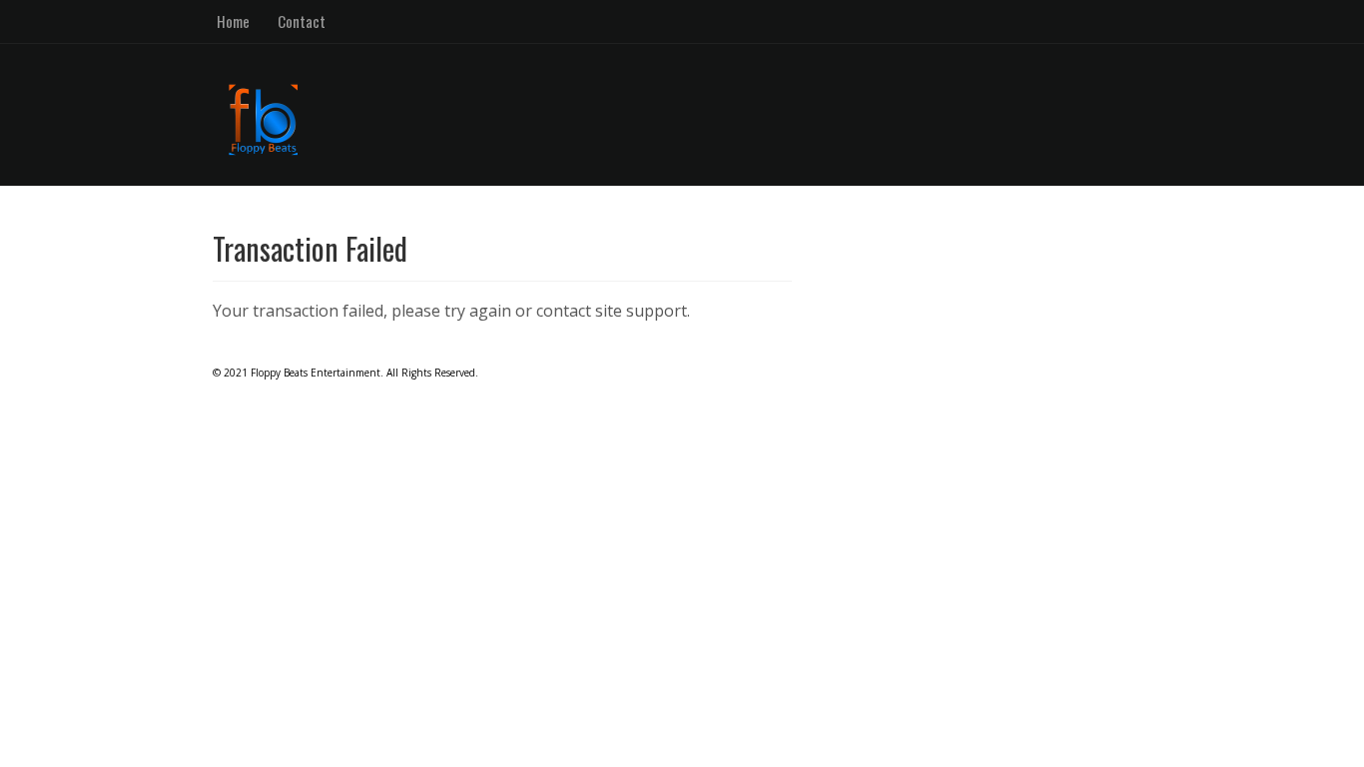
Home (233, 21)
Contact (302, 21)
